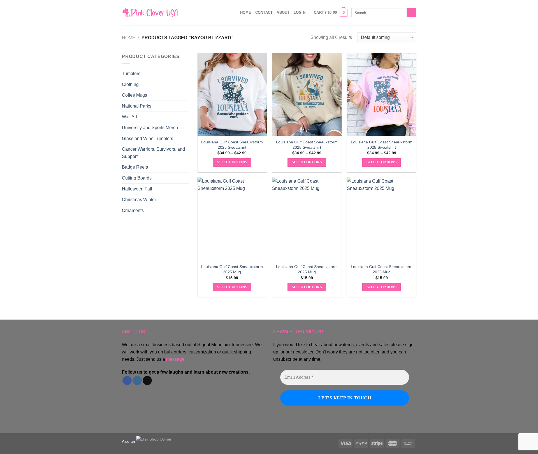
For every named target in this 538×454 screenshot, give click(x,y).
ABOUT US (133, 331)
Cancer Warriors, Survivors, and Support (153, 153)
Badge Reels (135, 167)
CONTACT (264, 12)
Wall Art (129, 116)
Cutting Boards (137, 178)
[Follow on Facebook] (127, 380)
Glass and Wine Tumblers (147, 138)
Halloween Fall (137, 189)
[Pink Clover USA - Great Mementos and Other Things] (150, 12)
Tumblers (131, 73)
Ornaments (133, 210)
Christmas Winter (139, 199)
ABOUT (283, 12)
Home (245, 12)
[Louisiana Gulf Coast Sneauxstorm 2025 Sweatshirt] (232, 94)
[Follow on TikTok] (147, 380)
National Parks (136, 106)
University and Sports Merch (150, 127)
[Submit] (411, 12)
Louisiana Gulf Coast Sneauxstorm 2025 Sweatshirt (232, 145)
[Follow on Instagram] (137, 380)
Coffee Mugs (134, 95)
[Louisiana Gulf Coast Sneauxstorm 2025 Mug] (232, 219)
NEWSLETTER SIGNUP (298, 331)
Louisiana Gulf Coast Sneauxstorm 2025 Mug (232, 269)
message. (175, 359)
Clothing (130, 84)
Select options (232, 162)
